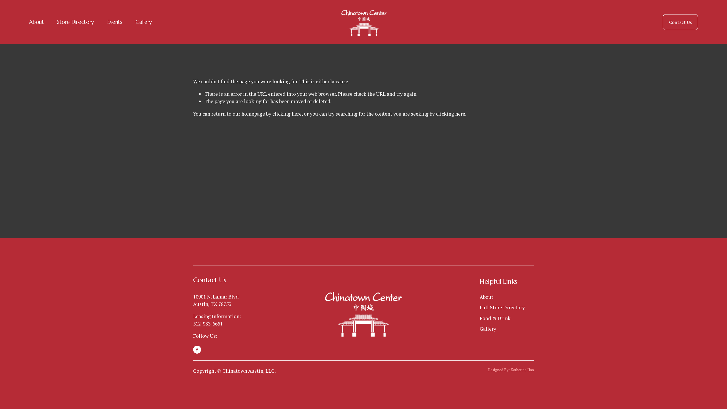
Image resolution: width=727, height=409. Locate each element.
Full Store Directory (502, 307)
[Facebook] (197, 350)
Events (114, 21)
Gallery (143, 21)
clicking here (287, 113)
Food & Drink (495, 318)
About (36, 21)
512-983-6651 (208, 323)
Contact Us (680, 22)
